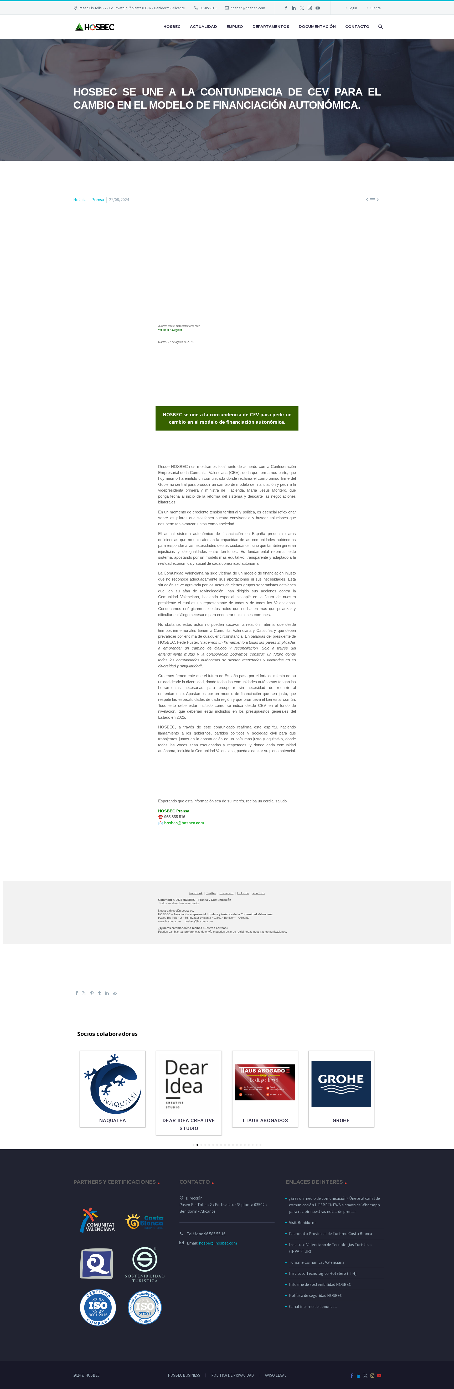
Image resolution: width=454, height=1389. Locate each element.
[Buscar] (380, 26)
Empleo (234, 26)
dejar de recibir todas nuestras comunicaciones (256, 931)
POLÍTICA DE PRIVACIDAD (232, 1375)
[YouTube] (318, 8)
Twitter (211, 893)
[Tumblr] (99, 993)
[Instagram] (310, 8)
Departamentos (270, 26)
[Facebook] (286, 8)
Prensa (97, 199)
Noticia (79, 199)
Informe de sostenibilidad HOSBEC (320, 1284)
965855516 (208, 8)
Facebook (196, 893)
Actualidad (203, 26)
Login (353, 8)
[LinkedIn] (294, 8)
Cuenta (375, 8)
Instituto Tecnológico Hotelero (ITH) (323, 1273)
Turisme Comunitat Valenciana (316, 1262)
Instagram (227, 893)
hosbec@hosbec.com (248, 8)
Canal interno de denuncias (313, 1306)
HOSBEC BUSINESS (184, 1375)
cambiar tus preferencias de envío (190, 931)
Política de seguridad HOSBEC (315, 1295)
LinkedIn (243, 893)
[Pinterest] (92, 993)
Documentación (317, 26)
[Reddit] (115, 993)
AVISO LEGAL (275, 1375)
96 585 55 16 (214, 1233)
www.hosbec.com (169, 921)
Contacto (357, 26)
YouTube (258, 893)
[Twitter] (302, 8)
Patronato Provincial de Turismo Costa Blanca (330, 1233)
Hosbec (171, 26)
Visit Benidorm (302, 1222)
